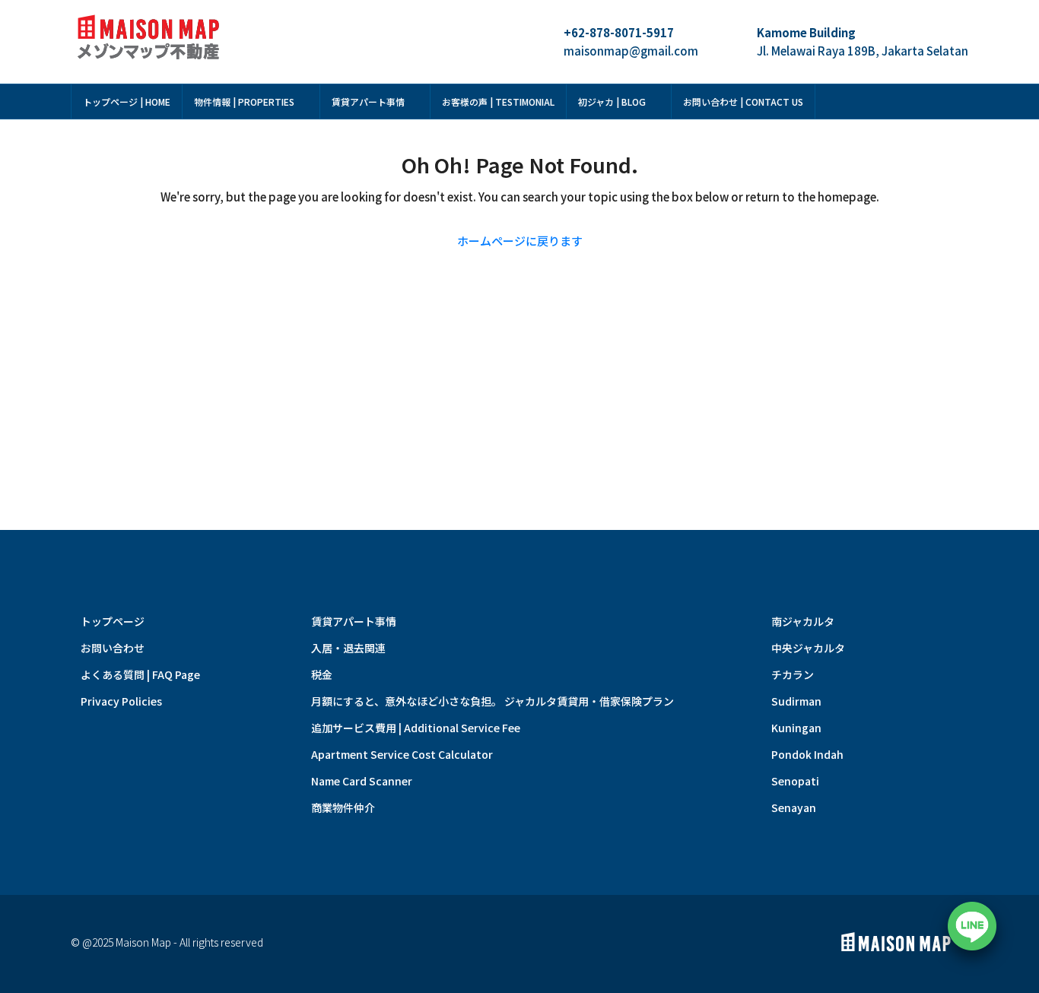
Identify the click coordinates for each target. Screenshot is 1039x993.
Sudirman (796, 701)
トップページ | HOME (126, 101)
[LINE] (972, 926)
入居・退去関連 (348, 647)
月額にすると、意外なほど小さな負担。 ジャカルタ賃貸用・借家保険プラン (492, 701)
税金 (321, 674)
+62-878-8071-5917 (619, 32)
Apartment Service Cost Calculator (402, 754)
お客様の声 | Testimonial (498, 101)
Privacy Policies (121, 701)
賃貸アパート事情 (368, 101)
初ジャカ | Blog (612, 101)
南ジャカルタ (802, 621)
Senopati (795, 780)
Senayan (793, 807)
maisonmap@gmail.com (631, 51)
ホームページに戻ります (520, 241)
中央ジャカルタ (808, 647)
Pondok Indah (807, 754)
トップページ (113, 621)
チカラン (792, 674)
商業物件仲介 (343, 807)
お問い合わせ (113, 647)
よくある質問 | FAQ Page (140, 674)
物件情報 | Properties (244, 101)
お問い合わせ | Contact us (743, 101)
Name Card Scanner (361, 780)
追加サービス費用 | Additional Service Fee (415, 727)
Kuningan (796, 727)
